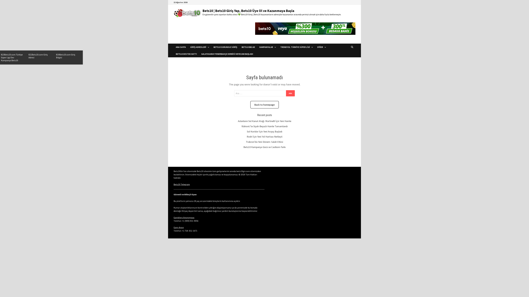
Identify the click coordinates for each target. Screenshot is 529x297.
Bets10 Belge (248, 47)
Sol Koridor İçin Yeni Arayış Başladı (264, 131)
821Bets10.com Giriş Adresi (38, 56)
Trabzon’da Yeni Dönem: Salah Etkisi (264, 141)
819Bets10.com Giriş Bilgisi (65, 56)
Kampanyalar (266, 47)
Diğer (320, 47)
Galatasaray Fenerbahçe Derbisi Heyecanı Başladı (227, 54)
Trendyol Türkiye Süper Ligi (295, 47)
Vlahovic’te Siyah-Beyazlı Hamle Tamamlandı (264, 126)
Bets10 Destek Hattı (186, 54)
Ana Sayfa (181, 47)
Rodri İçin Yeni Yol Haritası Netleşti (264, 136)
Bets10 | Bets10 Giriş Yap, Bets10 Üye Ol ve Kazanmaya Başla (248, 11)
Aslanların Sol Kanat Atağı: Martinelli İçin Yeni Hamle (264, 121)
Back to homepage (264, 104)
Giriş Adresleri (198, 47)
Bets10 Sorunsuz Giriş (225, 47)
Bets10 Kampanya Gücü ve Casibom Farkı (264, 147)
